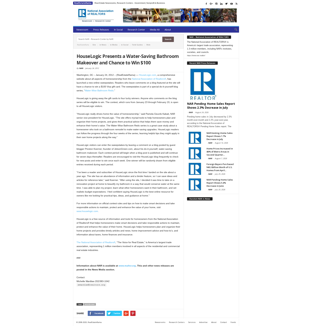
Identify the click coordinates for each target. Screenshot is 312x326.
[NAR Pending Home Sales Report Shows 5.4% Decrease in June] (195, 184)
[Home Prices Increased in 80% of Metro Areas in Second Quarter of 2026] (195, 153)
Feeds (233, 322)
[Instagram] (216, 4)
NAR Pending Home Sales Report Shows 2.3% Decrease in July (211, 105)
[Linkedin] (221, 4)
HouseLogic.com (147, 75)
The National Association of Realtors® (96, 242)
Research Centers (176, 322)
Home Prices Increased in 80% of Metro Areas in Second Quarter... (220, 151)
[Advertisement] (129, 295)
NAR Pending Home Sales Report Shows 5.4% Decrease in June (220, 182)
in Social (124, 45)
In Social (118, 29)
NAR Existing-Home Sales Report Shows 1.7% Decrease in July (220, 136)
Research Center (136, 29)
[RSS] (237, 4)
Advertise (203, 322)
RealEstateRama (82, 3)
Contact (223, 322)
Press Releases (101, 29)
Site (94, 45)
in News (102, 45)
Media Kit (155, 29)
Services (191, 322)
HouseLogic (90, 304)
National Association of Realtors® (149, 79)
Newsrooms (160, 322)
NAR (81, 68)
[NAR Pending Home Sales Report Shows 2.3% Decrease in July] (211, 84)
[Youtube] (232, 4)
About (168, 29)
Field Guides (137, 45)
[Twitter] (226, 4)
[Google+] (211, 4)
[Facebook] (206, 4)
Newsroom (82, 29)
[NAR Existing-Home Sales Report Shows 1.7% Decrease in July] (195, 138)
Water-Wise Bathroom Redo (99, 90)
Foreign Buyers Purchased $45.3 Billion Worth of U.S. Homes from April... (220, 167)
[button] (234, 29)
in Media (113, 45)
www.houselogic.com (87, 211)
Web (148, 45)
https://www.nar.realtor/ (196, 55)
